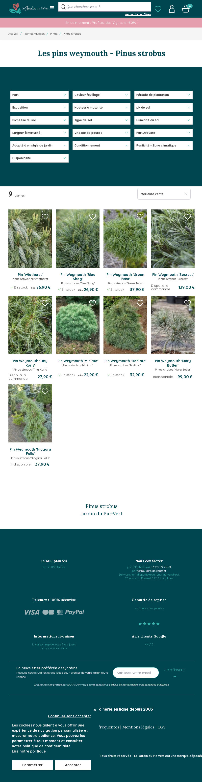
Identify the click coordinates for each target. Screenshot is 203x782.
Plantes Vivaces (34, 33)
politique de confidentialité (123, 684)
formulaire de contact (151, 571)
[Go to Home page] (29, 8)
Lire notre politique (29, 751)
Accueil (13, 33)
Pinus (53, 33)
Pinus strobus (72, 33)
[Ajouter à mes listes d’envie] (45, 216)
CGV (161, 726)
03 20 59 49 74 (161, 567)
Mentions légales (138, 726)
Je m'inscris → (174, 672)
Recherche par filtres (138, 14)
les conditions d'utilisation (155, 684)
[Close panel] (95, 710)
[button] (158, 9)
